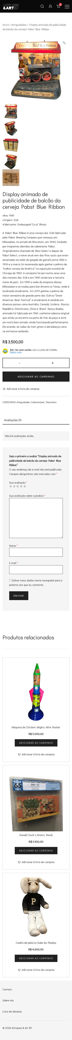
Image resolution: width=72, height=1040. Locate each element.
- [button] (19, 363)
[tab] (36, 420)
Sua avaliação (18, 482)
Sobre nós (8, 1000)
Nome (13, 545)
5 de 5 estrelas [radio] (24, 486)
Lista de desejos (12, 1011)
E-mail (13, 563)
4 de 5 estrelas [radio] (21, 486)
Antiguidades (19, 24)
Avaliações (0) (12, 420)
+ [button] (53, 363)
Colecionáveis (38, 402)
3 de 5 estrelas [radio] (17, 486)
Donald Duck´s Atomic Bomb (36, 835)
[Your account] (50, 6)
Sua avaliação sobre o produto (27, 495)
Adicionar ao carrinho (36, 376)
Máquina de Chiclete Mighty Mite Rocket (36, 727)
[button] (64, 43)
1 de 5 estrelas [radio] (10, 486)
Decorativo (51, 402)
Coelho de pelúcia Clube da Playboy (36, 942)
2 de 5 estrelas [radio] (14, 486)
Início (6, 24)
